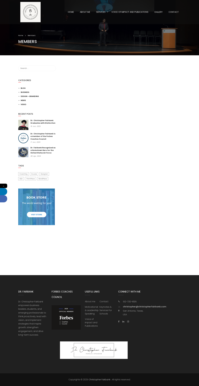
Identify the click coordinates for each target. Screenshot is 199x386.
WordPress (42, 179)
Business (25, 92)
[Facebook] (3, 198)
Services (100, 12)
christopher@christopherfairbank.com (135, 306)
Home (71, 12)
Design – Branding (30, 96)
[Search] (52, 68)
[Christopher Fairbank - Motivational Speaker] (30, 12)
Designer (44, 174)
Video (23, 104)
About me (85, 12)
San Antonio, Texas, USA (133, 312)
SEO (21, 179)
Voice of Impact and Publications (129, 12)
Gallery (158, 12)
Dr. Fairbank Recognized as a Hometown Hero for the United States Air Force (43, 150)
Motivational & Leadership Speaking (92, 310)
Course (34, 174)
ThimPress (30, 179)
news (23, 100)
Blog (23, 88)
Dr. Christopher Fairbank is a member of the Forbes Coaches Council (42, 136)
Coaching (23, 174)
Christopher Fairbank (99, 379)
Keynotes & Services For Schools (106, 310)
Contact (174, 12)
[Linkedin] (3, 191)
